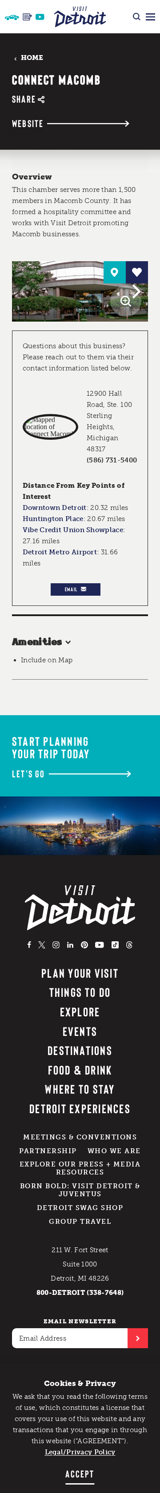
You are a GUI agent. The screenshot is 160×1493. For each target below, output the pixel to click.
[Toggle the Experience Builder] (12, 16)
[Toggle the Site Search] (136, 16)
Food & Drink (80, 1069)
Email (71, 589)
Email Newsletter (80, 1321)
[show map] (115, 272)
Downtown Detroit (55, 508)
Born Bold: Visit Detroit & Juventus (80, 1190)
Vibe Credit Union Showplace (73, 530)
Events (80, 1031)
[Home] (80, 16)
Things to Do (80, 991)
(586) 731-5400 (112, 460)
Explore (80, 1011)
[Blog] (27, 16)
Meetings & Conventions (80, 1137)
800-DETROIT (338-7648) (80, 1293)
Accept (79, 1473)
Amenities (37, 642)
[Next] (135, 291)
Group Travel (80, 1222)
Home (32, 58)
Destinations (80, 1050)
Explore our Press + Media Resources (80, 1168)
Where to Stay (80, 1088)
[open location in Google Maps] (50, 427)
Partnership (48, 1151)
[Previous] (24, 291)
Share (24, 99)
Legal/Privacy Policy (80, 1452)
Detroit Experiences (80, 1108)
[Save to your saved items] (137, 272)
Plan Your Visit (80, 972)
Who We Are (114, 1151)
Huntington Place (53, 519)
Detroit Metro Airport (60, 552)
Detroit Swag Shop (80, 1208)
